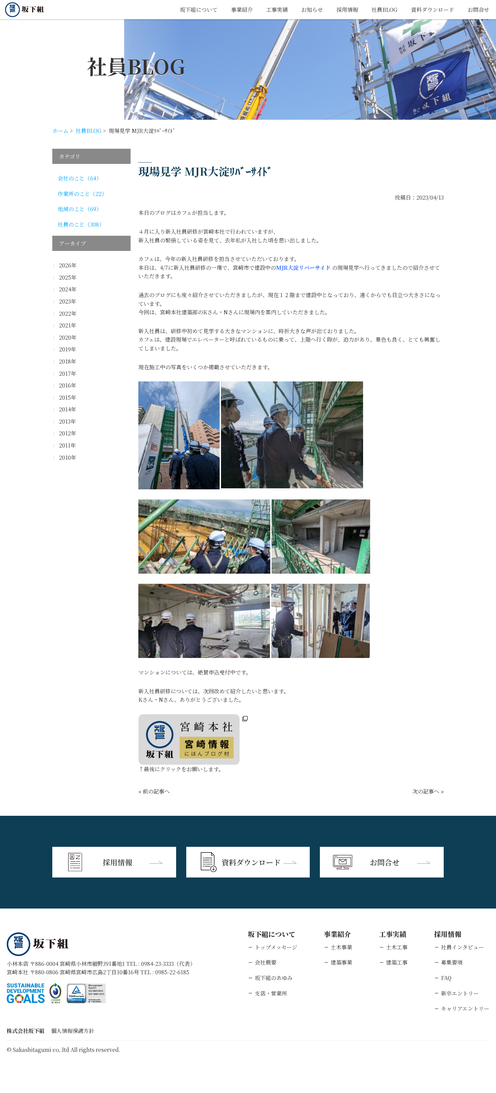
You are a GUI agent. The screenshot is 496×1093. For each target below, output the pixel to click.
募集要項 (452, 962)
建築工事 (397, 962)
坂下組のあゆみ (274, 978)
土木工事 (397, 947)
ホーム (60, 131)
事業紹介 (242, 9)
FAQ (446, 978)
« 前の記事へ (154, 791)
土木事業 (341, 947)
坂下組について (199, 9)
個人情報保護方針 (72, 1031)
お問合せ (478, 9)
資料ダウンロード (432, 9)
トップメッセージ (276, 947)
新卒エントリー (460, 993)
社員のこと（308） (81, 224)
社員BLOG (384, 9)
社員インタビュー (462, 947)
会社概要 (265, 962)
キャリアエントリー (465, 1008)
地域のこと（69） (80, 209)
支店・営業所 (271, 993)
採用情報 (347, 9)
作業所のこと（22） (82, 194)
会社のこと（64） (80, 178)
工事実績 (277, 9)
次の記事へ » (428, 791)
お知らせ (312, 9)
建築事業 (341, 962)
